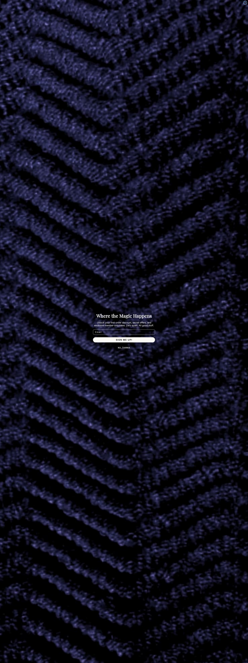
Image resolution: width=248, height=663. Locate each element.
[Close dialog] (245, 2)
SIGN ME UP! (124, 340)
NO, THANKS (124, 347)
